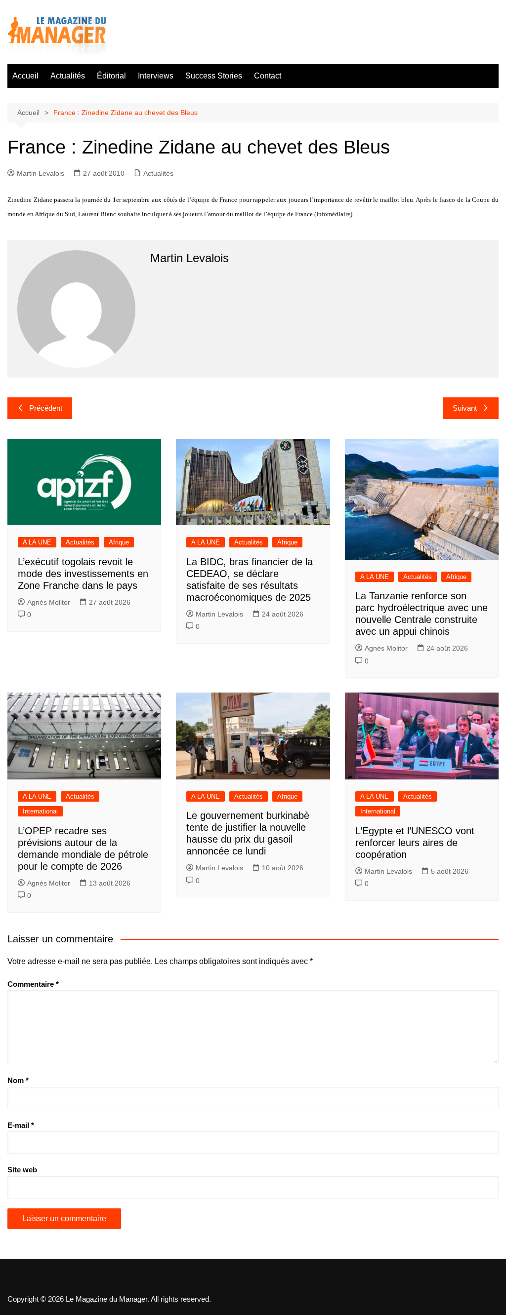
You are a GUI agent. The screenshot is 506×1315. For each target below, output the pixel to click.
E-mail (20, 1125)
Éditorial (111, 76)
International (40, 811)
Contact (267, 76)
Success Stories (213, 76)
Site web (22, 1169)
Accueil (25, 76)
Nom (18, 1080)
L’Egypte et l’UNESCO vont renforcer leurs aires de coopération (414, 842)
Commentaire (33, 984)
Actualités (67, 76)
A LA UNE (37, 542)
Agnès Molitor (48, 602)
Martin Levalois (40, 173)
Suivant (465, 408)
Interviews (155, 76)
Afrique (119, 542)
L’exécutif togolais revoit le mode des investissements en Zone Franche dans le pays (83, 573)
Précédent (45, 408)
